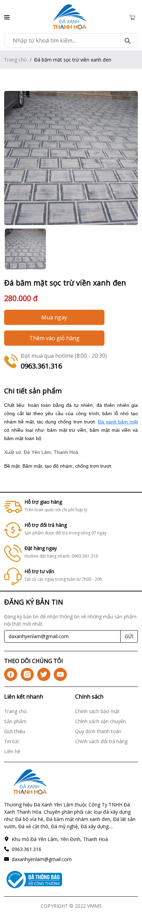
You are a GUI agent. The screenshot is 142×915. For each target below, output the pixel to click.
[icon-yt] (60, 674)
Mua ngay (54, 317)
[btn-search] (127, 40)
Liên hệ (12, 751)
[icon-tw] (43, 674)
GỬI (129, 636)
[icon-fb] (10, 674)
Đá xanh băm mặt (118, 421)
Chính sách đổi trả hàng (101, 741)
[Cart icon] (134, 16)
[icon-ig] (27, 674)
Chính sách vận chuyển (100, 721)
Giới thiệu (14, 731)
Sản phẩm (15, 721)
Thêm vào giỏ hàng (54, 338)
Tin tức (12, 741)
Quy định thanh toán (98, 731)
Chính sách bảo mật (97, 711)
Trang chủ (15, 59)
